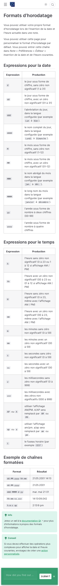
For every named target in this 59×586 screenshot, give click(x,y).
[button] (5, 4)
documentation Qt (31, 520)
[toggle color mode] (45, 4)
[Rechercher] (52, 4)
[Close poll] (54, 576)
